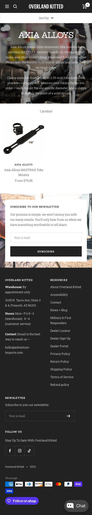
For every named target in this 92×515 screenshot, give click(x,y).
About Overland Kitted (65, 287)
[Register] (68, 415)
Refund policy (59, 385)
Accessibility (59, 295)
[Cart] (84, 6)
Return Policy (59, 361)
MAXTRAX (28, 52)
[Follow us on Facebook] (10, 451)
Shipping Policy (61, 369)
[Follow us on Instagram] (19, 451)
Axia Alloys (24, 164)
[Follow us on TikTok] (29, 451)
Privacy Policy (60, 354)
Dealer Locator (60, 331)
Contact (55, 302)
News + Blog (58, 310)
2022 (33, 466)
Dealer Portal (59, 346)
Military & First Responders (60, 320)
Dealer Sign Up (60, 338)
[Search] (15, 6)
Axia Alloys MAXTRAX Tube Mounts (23, 172)
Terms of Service (61, 377)
